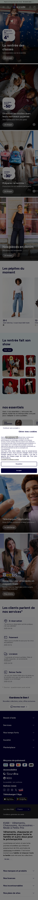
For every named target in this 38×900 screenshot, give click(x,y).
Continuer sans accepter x (11, 428)
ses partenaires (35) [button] (12, 437)
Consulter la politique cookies (10, 459)
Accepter (19, 470)
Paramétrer (19, 464)
